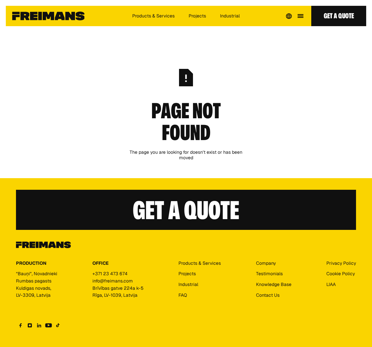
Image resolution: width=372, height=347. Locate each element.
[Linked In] (39, 325)
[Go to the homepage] (43, 245)
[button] (289, 16)
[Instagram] (30, 325)
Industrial (230, 16)
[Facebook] (20, 325)
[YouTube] (48, 325)
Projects (197, 16)
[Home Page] (48, 16)
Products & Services (153, 16)
